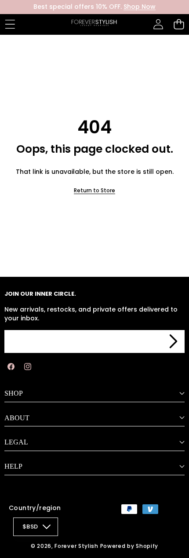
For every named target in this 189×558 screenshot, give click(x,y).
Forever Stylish (76, 546)
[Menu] (10, 24)
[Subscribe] (173, 341)
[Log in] (158, 24)
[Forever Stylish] (94, 24)
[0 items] (179, 24)
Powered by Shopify (129, 546)
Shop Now (140, 6)
